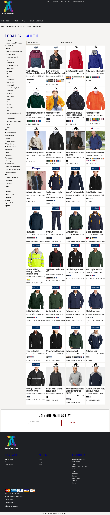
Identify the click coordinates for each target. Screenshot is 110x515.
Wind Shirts (10, 62)
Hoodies (9, 104)
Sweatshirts (10, 135)
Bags (7, 186)
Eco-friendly (11, 118)
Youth (8, 99)
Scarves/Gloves (11, 172)
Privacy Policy (9, 464)
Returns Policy (9, 460)
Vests (8, 102)
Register (55, 1)
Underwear (10, 163)
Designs (41, 462)
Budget (7, 48)
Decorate (28, 76)
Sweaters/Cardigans (13, 169)
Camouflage (11, 79)
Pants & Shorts (11, 132)
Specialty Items (10, 203)
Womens (9, 93)
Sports (9, 59)
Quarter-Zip (11, 85)
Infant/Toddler (11, 146)
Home (2, 26)
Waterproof (11, 68)
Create (8, 26)
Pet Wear (8, 197)
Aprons (7, 200)
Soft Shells (10, 96)
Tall (8, 110)
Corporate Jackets (12, 57)
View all (8, 40)
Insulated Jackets (12, 65)
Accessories (9, 189)
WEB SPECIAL (10, 45)
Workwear (10, 107)
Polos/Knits (10, 144)
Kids (7, 152)
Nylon (8, 127)
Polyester (9, 180)
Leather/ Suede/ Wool (14, 121)
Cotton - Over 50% (12, 177)
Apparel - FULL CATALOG (18, 26)
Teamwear (9, 175)
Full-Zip (9, 76)
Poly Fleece (10, 82)
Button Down (10, 141)
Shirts (8, 130)
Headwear (8, 183)
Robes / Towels (10, 194)
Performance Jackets (13, 166)
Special (7, 205)
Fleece (9, 74)
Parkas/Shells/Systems (14, 88)
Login (48, 1)
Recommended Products (13, 43)
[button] (68, 1)
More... (74, 483)
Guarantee (8, 462)
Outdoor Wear (32, 26)
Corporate (10, 90)
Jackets (9, 124)
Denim (9, 116)
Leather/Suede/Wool (14, 113)
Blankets (8, 191)
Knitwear (9, 149)
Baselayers (9, 160)
